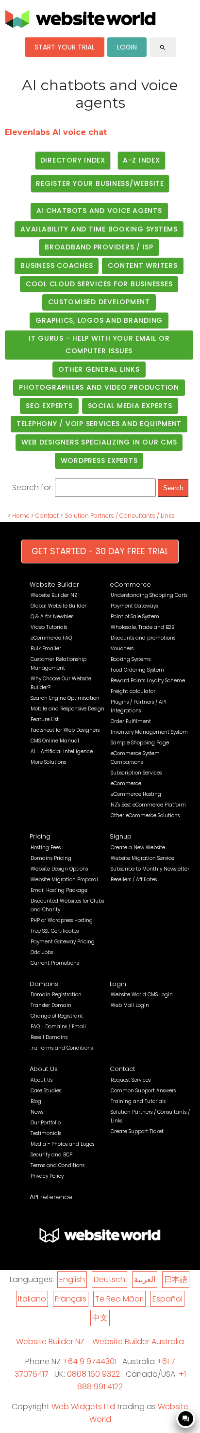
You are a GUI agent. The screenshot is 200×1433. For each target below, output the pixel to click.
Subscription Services (136, 772)
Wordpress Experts (99, 460)
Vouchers (122, 648)
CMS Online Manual (55, 740)
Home (21, 515)
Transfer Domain (51, 1005)
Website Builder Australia (138, 1341)
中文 (100, 1317)
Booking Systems (130, 659)
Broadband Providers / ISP (99, 247)
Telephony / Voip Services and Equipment (99, 423)
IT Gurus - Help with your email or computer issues (99, 344)
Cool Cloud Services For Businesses (99, 284)
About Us (44, 1068)
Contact (47, 515)
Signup (121, 836)
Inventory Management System (149, 732)
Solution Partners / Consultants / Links (120, 515)
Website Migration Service (142, 858)
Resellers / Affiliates (134, 879)
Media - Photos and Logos (62, 1144)
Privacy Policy (47, 1176)
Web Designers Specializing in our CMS (99, 442)
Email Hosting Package (59, 890)
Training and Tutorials (138, 1101)
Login (118, 983)
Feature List (45, 719)
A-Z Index (141, 160)
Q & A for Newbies (52, 616)
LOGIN (127, 47)
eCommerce (130, 584)
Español (167, 1298)
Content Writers (142, 265)
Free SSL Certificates (55, 931)
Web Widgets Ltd (83, 1406)
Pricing (40, 836)
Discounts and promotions (143, 638)
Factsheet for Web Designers (65, 730)
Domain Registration (56, 994)
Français (70, 1298)
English (72, 1279)
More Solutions (48, 762)
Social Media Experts (130, 406)
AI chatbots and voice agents (99, 210)
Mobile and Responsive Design (67, 708)
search (162, 47)
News (37, 1112)
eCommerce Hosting (136, 794)
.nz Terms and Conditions (62, 1048)
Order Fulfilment (131, 721)
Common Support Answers (143, 1090)
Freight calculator (133, 691)
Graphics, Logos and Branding (99, 320)
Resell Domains (49, 1037)
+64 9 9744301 (90, 1361)
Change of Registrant (57, 1016)
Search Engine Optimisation (65, 698)
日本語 (175, 1279)
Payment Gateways (134, 605)
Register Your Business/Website (100, 183)
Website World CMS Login (142, 994)
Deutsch (109, 1279)
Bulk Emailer (46, 648)
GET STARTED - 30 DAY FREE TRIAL (100, 551)
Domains (44, 983)
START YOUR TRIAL (64, 47)
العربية (144, 1279)
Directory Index (72, 160)
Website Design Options (59, 869)
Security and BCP (51, 1154)
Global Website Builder (58, 605)
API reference (51, 1197)
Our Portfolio (46, 1122)
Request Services (130, 1080)
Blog (36, 1101)
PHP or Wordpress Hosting (62, 920)
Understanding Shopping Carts (149, 595)
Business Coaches (56, 265)
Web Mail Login (130, 1005)
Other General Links (98, 369)
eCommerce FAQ (51, 638)
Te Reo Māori (119, 1298)
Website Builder (54, 584)
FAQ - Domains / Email (58, 1026)
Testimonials (46, 1133)
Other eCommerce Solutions (145, 815)
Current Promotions (55, 963)
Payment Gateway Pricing (63, 941)
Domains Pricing (51, 858)
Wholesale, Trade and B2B (142, 627)
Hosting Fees (46, 847)
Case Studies (46, 1090)
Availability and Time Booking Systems (99, 229)
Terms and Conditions (57, 1165)
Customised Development (99, 302)
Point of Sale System (135, 616)
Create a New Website (138, 847)
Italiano (32, 1298)
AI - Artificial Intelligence (62, 751)
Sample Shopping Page (140, 742)
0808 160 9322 (93, 1374)
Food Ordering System (137, 670)
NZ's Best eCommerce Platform (148, 804)
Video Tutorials (49, 627)
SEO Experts (49, 406)
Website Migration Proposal (64, 879)
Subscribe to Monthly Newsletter (150, 869)
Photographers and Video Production (99, 387)
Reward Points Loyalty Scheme (148, 680)
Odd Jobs (42, 952)
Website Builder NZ (54, 595)
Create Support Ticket (137, 1131)
